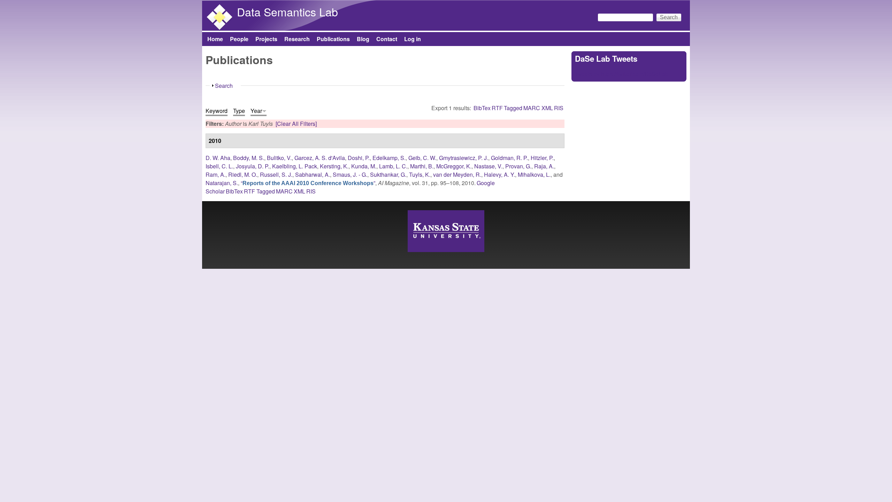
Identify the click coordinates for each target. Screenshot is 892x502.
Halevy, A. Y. (499, 174)
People (239, 39)
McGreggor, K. (453, 166)
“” (308, 183)
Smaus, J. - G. (350, 174)
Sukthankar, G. (388, 174)
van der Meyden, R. (457, 174)
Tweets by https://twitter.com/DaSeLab (621, 74)
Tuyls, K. (419, 174)
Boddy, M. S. (248, 158)
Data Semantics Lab (287, 11)
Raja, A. (544, 166)
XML (547, 108)
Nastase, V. (488, 166)
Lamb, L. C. (393, 166)
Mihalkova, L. (534, 174)
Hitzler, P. (542, 158)
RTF (497, 108)
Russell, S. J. (276, 174)
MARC (531, 108)
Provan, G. (518, 166)
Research (297, 39)
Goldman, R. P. (509, 158)
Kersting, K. (334, 166)
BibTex (482, 108)
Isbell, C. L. (219, 166)
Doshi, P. (359, 158)
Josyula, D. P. (252, 166)
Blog (363, 39)
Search (224, 86)
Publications (333, 39)
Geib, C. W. (422, 158)
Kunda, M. (363, 166)
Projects (266, 39)
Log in (412, 39)
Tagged (513, 108)
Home (215, 39)
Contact (386, 39)
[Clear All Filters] (296, 124)
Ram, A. (215, 174)
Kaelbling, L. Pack (294, 166)
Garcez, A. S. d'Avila (319, 158)
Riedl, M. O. (242, 174)
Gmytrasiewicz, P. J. (463, 158)
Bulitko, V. (279, 158)
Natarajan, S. (222, 183)
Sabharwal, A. (312, 174)
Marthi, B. (421, 166)
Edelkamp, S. (389, 158)
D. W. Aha (218, 158)
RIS (558, 108)
